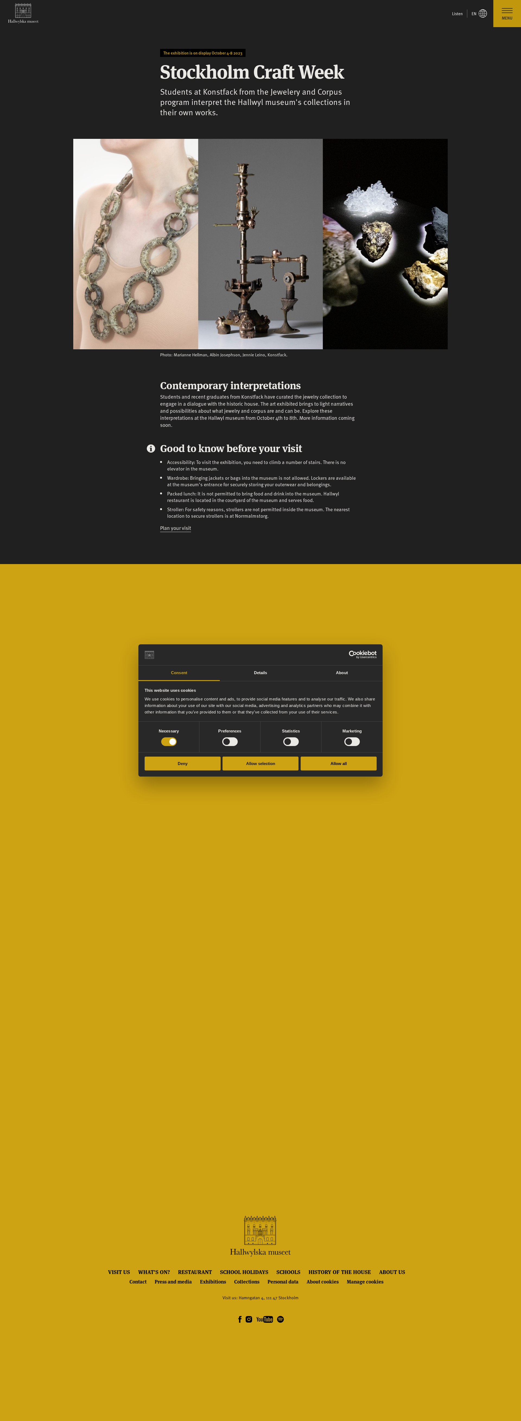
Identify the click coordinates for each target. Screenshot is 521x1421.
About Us (392, 1271)
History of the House (340, 1271)
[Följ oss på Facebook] (240, 1319)
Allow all (339, 763)
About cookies (323, 1281)
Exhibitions (213, 1281)
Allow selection (260, 763)
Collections (246, 1281)
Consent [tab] (179, 672)
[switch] (230, 741)
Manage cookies (365, 1281)
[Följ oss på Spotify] (280, 1319)
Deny (183, 763)
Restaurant (195, 1271)
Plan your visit (175, 528)
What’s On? (154, 1271)
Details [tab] (260, 672)
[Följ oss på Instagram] (249, 1319)
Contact (138, 1281)
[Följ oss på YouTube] (264, 1319)
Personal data (283, 1281)
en (474, 14)
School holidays (244, 1271)
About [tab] (342, 672)
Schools (288, 1271)
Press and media (173, 1281)
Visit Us (119, 1271)
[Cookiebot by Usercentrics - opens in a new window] (353, 655)
